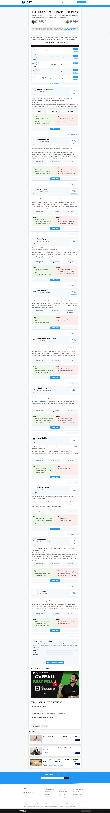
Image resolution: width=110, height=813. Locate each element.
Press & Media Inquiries (77, 794)
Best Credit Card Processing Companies (61, 737)
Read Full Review (55, 128)
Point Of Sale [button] (47, 2)
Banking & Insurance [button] (64, 2)
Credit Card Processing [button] (38, 2)
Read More (75, 51)
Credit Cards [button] (56, 2)
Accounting (47, 794)
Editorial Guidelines (76, 792)
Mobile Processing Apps (63, 791)
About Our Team (76, 791)
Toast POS (37, 69)
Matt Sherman (74, 21)
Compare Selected (85, 811)
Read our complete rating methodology (55, 662)
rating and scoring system (70, 29)
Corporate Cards (51, 753)
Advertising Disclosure (30, 806)
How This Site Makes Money (78, 796)
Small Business (48, 797)
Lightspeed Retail (37, 55)
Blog (26, 5)
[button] (55, 706)
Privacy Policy (75, 797)
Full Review (74, 93)
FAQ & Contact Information (78, 789)
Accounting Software (62, 796)
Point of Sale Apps (62, 794)
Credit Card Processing (52, 741)
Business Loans (48, 792)
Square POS (37, 47)
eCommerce (47, 796)
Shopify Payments (42, 403)
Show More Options (54, 83)
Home (23, 5)
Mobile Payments (60, 765)
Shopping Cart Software (63, 797)
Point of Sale (30, 5)
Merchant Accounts (62, 789)
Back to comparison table (72, 134)
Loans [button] (51, 2)
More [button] (75, 2)
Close (78, 811)
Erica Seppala (39, 21)
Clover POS (37, 62)
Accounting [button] (71, 2)
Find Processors (81, 2)
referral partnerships (71, 28)
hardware (60, 154)
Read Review (75, 48)
